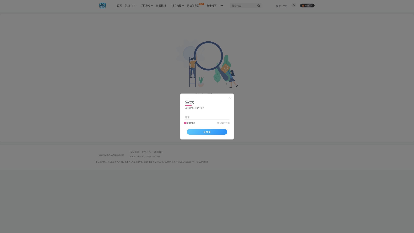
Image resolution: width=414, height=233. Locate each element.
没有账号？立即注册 (194, 107)
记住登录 (191, 122)
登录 (208, 131)
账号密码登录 (223, 122)
